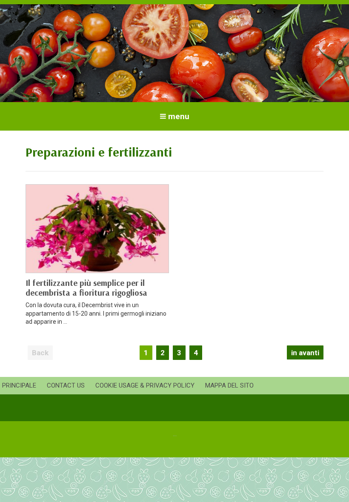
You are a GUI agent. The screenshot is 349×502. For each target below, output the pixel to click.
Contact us (66, 385)
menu (178, 116)
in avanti (305, 352)
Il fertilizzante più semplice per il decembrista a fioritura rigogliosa (86, 287)
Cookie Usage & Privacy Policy (145, 385)
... (175, 434)
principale (19, 385)
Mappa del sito (229, 385)
